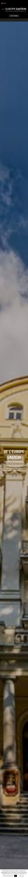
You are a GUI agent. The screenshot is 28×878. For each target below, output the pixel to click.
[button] (14, 15)
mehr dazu (21, 875)
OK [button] (15, 875)
